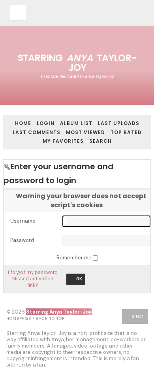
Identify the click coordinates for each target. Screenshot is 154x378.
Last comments (36, 132)
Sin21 (138, 316)
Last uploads (118, 123)
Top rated (126, 132)
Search (100, 141)
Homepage (18, 318)
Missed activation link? (32, 282)
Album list (76, 123)
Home (23, 123)
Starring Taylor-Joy (77, 62)
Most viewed (85, 132)
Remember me (74, 257)
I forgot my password (33, 272)
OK (79, 279)
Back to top (50, 318)
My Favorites (63, 141)
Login (45, 123)
